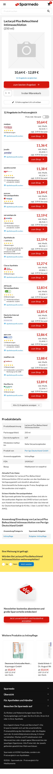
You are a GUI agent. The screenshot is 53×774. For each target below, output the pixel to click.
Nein (15, 564)
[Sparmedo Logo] (26, 4)
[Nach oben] (48, 767)
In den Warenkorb (31, 93)
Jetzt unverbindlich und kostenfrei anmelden (26, 619)
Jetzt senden (26, 564)
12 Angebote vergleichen (26, 78)
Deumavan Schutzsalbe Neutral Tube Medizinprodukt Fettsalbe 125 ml (18, 663)
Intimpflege (8, 536)
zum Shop (36, 136)
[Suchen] (48, 11)
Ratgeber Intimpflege (37, 536)
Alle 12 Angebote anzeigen (25, 405)
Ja (7, 564)
